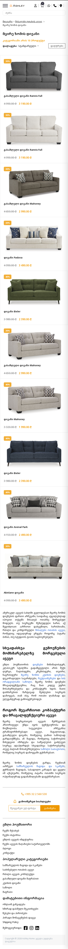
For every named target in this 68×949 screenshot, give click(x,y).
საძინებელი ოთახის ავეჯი (18, 869)
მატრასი (8, 891)
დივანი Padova (13, 257)
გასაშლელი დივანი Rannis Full (23, 95)
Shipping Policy (10, 922)
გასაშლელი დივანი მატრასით (21, 878)
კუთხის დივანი (12, 883)
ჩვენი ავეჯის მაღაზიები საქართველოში (26, 843)
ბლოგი (7, 848)
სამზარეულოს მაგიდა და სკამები (22, 865)
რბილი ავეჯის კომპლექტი (18, 874)
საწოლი (7, 887)
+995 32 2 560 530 (35, 794)
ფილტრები (57, 45)
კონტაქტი (9, 852)
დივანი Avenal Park (16, 527)
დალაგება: (10, 45)
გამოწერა (50, 808)
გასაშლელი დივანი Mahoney (22, 203)
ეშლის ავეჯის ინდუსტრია (18, 839)
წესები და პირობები (15, 913)
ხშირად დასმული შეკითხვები (20, 908)
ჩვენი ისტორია (11, 835)
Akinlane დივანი (14, 592)
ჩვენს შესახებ (11, 830)
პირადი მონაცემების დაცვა (19, 917)
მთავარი (8, 21)
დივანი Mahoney (14, 419)
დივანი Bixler (12, 311)
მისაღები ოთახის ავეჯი (28, 21)
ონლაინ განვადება (14, 904)
